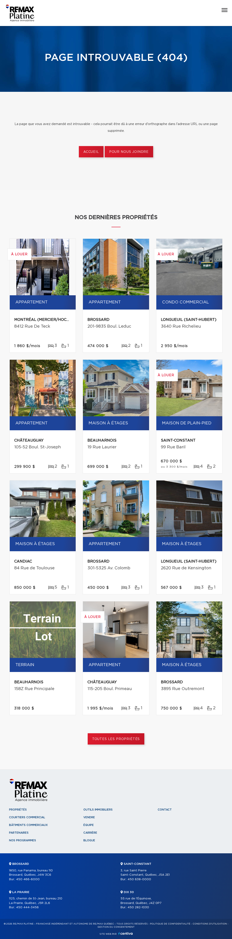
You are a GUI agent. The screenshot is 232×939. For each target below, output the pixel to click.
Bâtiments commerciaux (28, 825)
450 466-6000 (28, 879)
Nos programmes (22, 840)
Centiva (125, 933)
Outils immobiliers (98, 809)
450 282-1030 (138, 907)
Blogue (89, 840)
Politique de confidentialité (170, 924)
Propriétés (18, 809)
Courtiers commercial (27, 817)
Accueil (91, 152)
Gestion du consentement (116, 927)
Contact (165, 809)
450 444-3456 (27, 907)
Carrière (90, 832)
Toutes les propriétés (116, 739)
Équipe (88, 825)
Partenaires (19, 832)
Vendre (89, 817)
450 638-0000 (139, 879)
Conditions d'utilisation (210, 924)
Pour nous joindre (129, 152)
